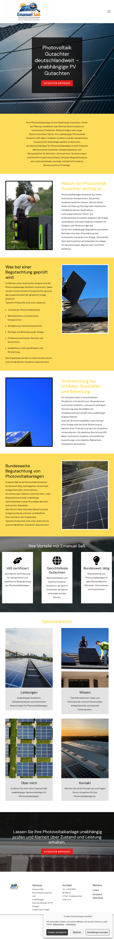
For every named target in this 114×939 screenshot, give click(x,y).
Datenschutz (58, 924)
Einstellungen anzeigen (97, 932)
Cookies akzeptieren (57, 932)
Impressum (71, 924)
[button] (109, 11)
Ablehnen (77, 932)
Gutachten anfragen (57, 83)
